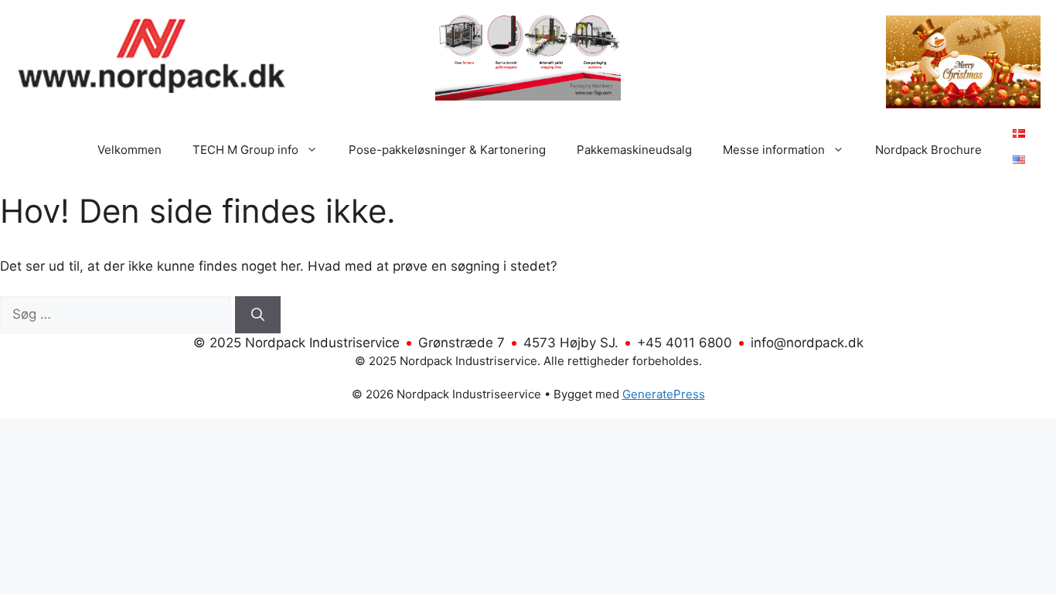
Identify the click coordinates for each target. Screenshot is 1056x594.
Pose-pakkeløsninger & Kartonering (447, 149)
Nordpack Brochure (928, 149)
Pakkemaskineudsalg (634, 149)
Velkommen (129, 149)
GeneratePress (663, 394)
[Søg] (258, 314)
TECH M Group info (245, 149)
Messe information (774, 149)
